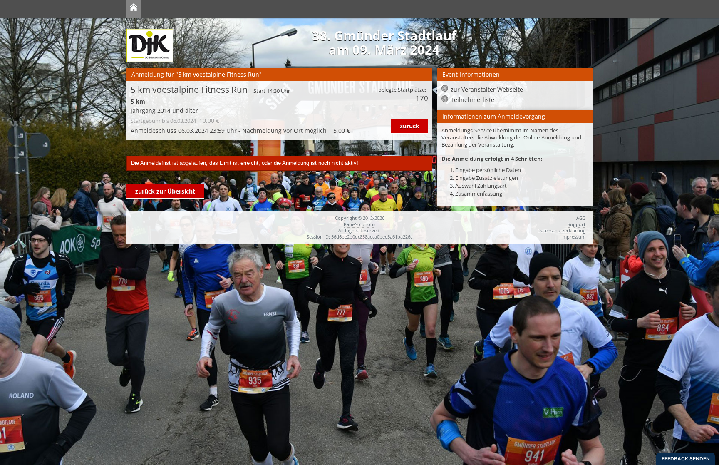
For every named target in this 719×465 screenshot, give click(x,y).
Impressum (573, 237)
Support (576, 224)
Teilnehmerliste (472, 100)
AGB (580, 218)
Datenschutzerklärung (561, 230)
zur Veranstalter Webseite (487, 89)
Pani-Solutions (359, 224)
